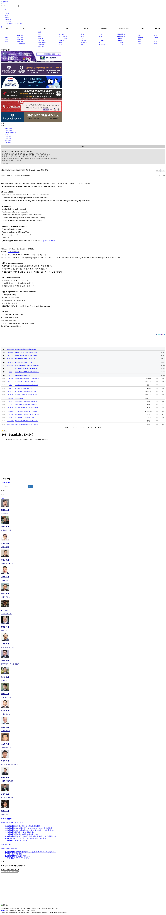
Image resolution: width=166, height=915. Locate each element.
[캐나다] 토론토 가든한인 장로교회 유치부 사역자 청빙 (25, 838)
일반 (139, 43)
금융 (39, 32)
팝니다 (119, 40)
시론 (100, 38)
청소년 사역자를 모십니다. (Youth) (21, 834)
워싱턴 (10, 417)
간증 (139, 39)
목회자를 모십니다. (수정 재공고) (23, 388)
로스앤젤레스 (10, 349)
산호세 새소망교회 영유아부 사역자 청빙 (25, 391)
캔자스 (10, 388)
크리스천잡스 (6, 819)
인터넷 (61, 40)
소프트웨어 (63, 38)
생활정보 (84, 42)
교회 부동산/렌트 (10, 132)
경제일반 (41, 46)
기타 (10, 368)
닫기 (83, 146)
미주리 (10, 385)
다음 (95, 427)
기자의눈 (102, 44)
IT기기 (61, 34)
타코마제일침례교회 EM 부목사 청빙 (24, 417)
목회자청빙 (121, 34)
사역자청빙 (121, 36)
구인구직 (120, 44)
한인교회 (20, 37)
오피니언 (8, 19)
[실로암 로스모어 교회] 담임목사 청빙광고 (27, 408)
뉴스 (6, 11)
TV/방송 (83, 40)
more (2, 498)
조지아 (10, 372)
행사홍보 (8, 140)
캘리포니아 (10, 352)
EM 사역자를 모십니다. (16, 840)
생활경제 (41, 44)
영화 (82, 36)
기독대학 (8, 21)
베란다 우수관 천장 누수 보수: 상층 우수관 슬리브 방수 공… (30, 852)
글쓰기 (4, 430)
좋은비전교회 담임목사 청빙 (19, 832)
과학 (60, 44)
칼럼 (100, 36)
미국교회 (20, 35)
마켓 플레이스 (6, 844)
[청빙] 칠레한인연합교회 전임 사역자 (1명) (26, 404)
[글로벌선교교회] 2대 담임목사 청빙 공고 (27, 394)
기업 (39, 36)
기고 (100, 42)
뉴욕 (10, 401)
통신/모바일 (63, 36)
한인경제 (41, 40)
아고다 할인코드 (13, 854)
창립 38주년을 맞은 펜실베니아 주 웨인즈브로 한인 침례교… (30, 836)
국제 (6, 41)
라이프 (7, 17)
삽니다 (119, 38)
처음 (66, 427)
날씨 (82, 44)
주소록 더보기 (5, 482)
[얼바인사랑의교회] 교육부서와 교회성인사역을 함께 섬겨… (30, 830)
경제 (6, 15)
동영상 (17, 23)
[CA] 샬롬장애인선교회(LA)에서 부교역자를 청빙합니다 (29, 828)
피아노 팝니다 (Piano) (17, 856)
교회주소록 (21, 43)
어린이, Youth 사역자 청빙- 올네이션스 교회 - (26, 411)
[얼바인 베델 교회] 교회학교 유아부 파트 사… (27, 424)
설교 (139, 35)
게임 (60, 42)
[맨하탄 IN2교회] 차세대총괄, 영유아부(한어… (27, 401)
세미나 (140, 37)
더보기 (22, 23)
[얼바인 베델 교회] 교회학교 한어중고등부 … (26, 421)
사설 (100, 34)
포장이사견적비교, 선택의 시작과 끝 (22, 826)
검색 (30, 486)
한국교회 (20, 39)
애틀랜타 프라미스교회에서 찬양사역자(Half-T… (27, 378)
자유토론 (8, 142)
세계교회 (20, 41)
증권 (39, 34)
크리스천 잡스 (9, 23)
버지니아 (10, 414)
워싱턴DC (10, 411)
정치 (6, 37)
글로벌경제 (42, 42)
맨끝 (99, 427)
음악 (82, 34)
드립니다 (120, 42)
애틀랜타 (10, 378)
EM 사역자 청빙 (19, 398)
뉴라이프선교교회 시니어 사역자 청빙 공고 (27, 381)
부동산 (40, 38)
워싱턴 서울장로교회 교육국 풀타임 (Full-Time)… (27, 414)
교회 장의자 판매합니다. (17, 858)
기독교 (7, 13)
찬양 (139, 41)
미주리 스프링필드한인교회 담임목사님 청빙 (26, 385)
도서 (82, 38)
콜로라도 (10, 381)
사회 (6, 39)
